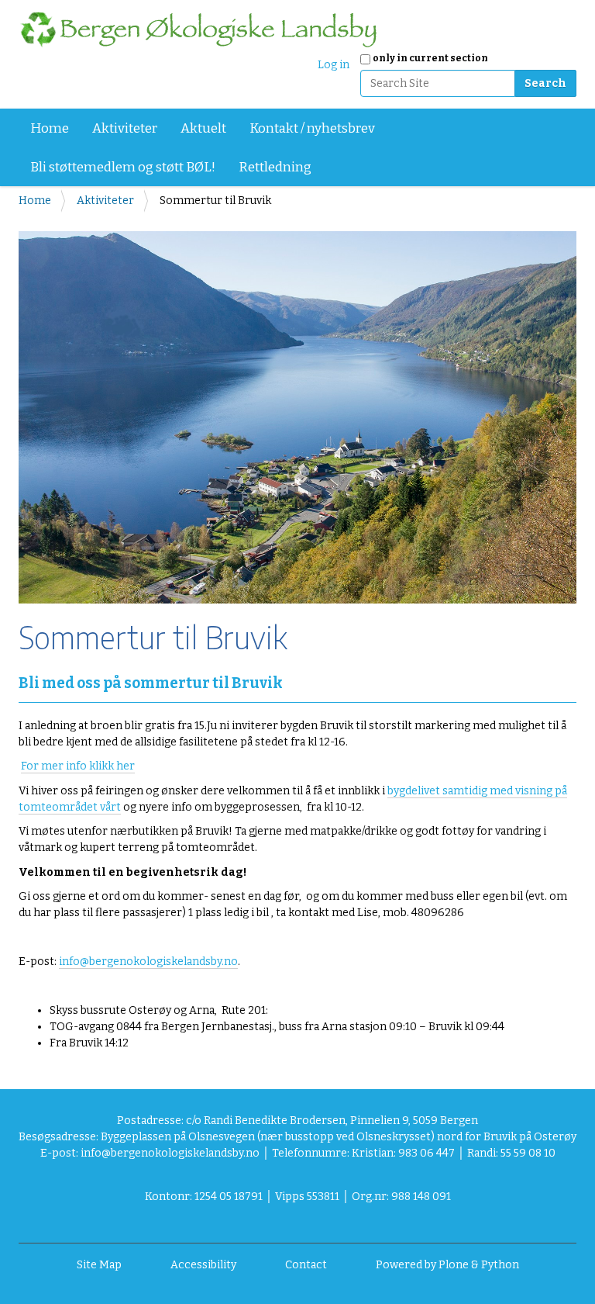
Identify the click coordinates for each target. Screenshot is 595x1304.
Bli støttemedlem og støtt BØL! (122, 167)
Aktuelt (203, 128)
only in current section (430, 58)
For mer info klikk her (78, 766)
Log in (333, 64)
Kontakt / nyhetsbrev (312, 128)
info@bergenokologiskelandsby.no (148, 961)
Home (49, 128)
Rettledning (275, 167)
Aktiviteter (124, 128)
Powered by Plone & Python (447, 1264)
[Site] (198, 29)
